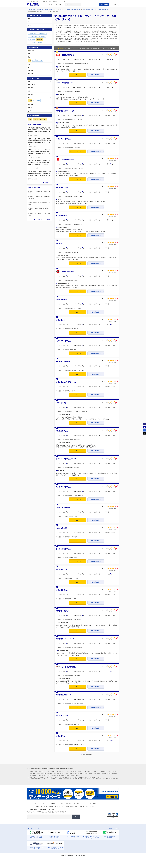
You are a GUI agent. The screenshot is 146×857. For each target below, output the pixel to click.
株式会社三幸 (60, 736)
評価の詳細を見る (96, 75)
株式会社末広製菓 (62, 187)
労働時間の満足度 (32, 33)
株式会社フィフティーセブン (66, 111)
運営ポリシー (69, 803)
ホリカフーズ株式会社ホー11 (66, 459)
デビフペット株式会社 (63, 139)
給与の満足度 (31, 39)
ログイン (115, 4)
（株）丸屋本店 (61, 528)
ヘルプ (89, 803)
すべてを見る (48, 182)
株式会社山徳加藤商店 (63, 361)
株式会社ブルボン (68, 83)
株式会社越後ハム (62, 590)
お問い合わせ (44, 806)
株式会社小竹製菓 (62, 715)
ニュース (60, 4)
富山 (41, 60)
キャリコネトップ (31, 803)
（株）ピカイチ (61, 403)
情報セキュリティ (84, 806)
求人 (52, 4)
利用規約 (95, 803)
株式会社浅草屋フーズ (63, 695)
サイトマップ (93, 806)
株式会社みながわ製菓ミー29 (66, 382)
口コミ (45, 4)
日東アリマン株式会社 (63, 341)
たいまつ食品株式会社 (63, 507)
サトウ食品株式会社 (69, 667)
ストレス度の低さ (32, 36)
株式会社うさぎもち (63, 611)
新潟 (29, 119)
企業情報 (51, 806)
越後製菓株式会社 (62, 299)
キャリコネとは (60, 803)
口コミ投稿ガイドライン (80, 803)
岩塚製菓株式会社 (68, 271)
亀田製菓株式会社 (68, 55)
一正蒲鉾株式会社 (68, 159)
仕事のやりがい (43, 33)
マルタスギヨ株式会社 (63, 487)
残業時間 (40, 42)
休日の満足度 (42, 36)
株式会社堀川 (60, 320)
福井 (37, 60)
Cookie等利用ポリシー (72, 806)
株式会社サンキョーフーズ (65, 639)
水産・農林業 (36, 100)
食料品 (35, 119)
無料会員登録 (104, 4)
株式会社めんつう (62, 569)
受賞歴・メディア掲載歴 (33, 806)
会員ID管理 (52, 803)
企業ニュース (45, 803)
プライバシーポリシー (60, 806)
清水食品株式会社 (62, 215)
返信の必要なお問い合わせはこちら (56, 812)
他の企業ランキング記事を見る (43, 219)
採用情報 (116, 828)
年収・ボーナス (32, 42)
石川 (33, 60)
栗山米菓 (59, 243)
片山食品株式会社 (62, 431)
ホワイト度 (42, 119)
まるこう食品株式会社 (63, 549)
